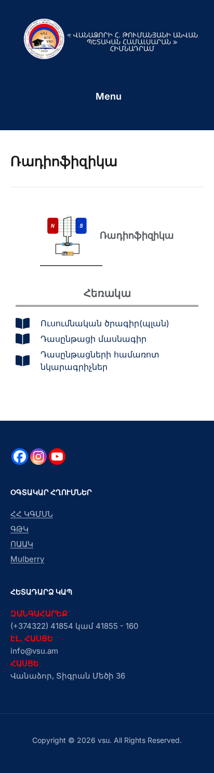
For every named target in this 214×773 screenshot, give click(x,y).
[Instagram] (38, 456)
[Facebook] (19, 456)
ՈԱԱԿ (21, 544)
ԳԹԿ (19, 529)
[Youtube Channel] (57, 456)
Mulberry (27, 559)
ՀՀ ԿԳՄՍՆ (31, 514)
